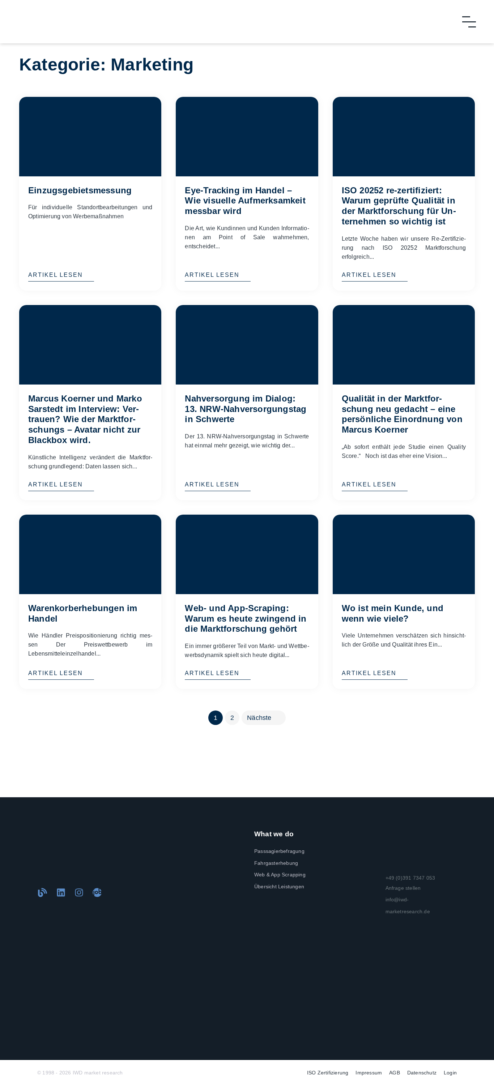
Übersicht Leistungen (279, 886)
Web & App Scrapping (280, 874)
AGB (394, 1073)
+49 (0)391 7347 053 (410, 878)
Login (450, 1073)
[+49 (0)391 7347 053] (379, 878)
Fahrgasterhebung (276, 863)
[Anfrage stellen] (379, 888)
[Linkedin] (60, 892)
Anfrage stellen (403, 888)
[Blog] (42, 892)
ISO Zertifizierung (328, 1073)
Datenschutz (421, 1073)
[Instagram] (79, 892)
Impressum (368, 1073)
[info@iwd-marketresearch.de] (379, 906)
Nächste (259, 717)
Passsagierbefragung (279, 851)
